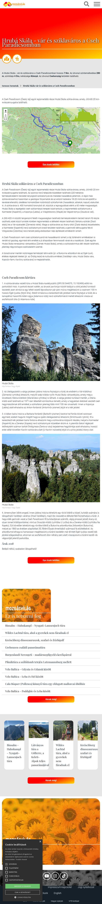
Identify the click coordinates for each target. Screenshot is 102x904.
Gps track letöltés (51, 164)
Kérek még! (51, 699)
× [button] (40, 842)
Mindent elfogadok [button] (22, 886)
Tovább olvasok (21, 859)
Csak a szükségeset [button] (22, 892)
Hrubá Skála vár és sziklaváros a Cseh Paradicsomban (49, 85)
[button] (6, 119)
